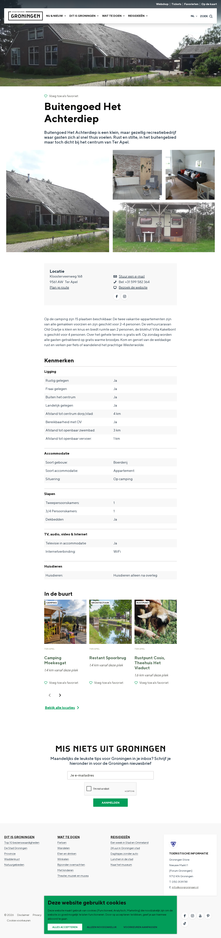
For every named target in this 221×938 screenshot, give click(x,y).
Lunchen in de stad (121, 859)
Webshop (162, 4)
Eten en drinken (66, 853)
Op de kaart (209, 4)
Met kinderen (65, 870)
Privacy (37, 915)
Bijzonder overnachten (71, 864)
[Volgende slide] (60, 695)
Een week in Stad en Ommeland (129, 842)
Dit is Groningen (19, 837)
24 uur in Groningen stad (125, 848)
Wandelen (63, 848)
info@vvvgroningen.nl (185, 887)
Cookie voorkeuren (19, 920)
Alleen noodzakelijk (102, 927)
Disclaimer (23, 915)
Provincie (10, 853)
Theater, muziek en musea (73, 875)
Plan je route (59, 287)
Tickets (176, 4)
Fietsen (61, 842)
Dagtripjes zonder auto (124, 853)
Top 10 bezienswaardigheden (21, 842)
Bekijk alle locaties (60, 708)
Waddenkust (12, 859)
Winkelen (63, 859)
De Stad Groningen (15, 848)
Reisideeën (120, 837)
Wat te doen (68, 837)
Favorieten (191, 4)
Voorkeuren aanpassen (140, 927)
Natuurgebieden (14, 864)
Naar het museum (121, 864)
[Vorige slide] (50, 695)
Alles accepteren (65, 927)
